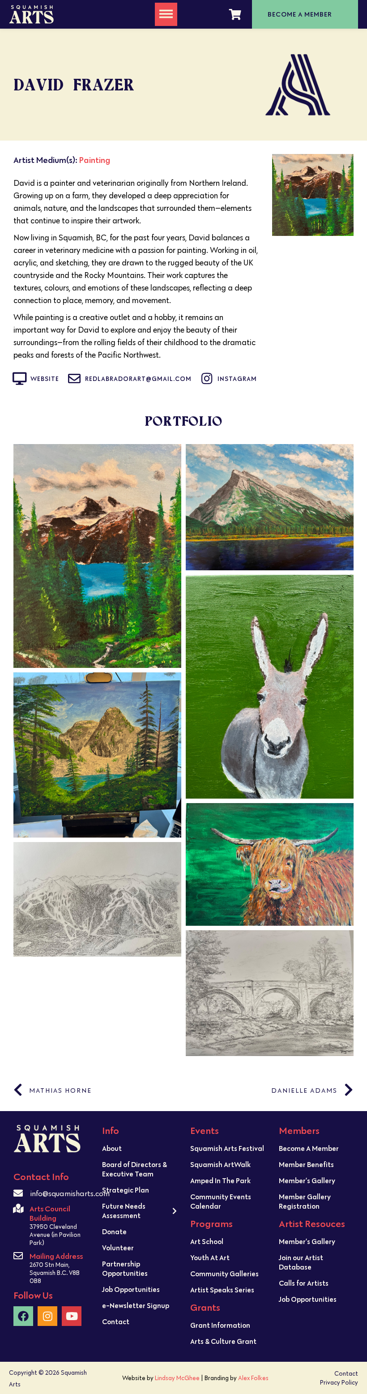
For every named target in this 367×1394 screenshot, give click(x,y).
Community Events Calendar (220, 1201)
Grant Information (220, 1325)
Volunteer (118, 1247)
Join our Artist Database (301, 1262)
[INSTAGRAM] (207, 378)
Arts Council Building (50, 1213)
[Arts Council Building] (18, 1208)
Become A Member (309, 1148)
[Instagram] (47, 1316)
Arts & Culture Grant (223, 1341)
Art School (206, 1241)
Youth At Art (210, 1257)
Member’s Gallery (307, 1180)
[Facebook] (23, 1316)
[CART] (235, 14)
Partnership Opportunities (125, 1268)
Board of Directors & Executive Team (134, 1169)
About (112, 1148)
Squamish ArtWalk (220, 1164)
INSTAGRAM (237, 379)
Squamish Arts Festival (227, 1148)
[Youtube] (71, 1316)
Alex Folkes (253, 1378)
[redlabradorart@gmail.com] (74, 378)
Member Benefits (306, 1164)
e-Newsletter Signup (135, 1305)
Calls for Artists (304, 1283)
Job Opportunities (131, 1289)
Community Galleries (224, 1273)
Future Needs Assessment (123, 1211)
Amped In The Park (220, 1180)
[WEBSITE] (19, 378)
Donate (114, 1231)
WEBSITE (44, 379)
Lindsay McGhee (177, 1378)
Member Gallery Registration (305, 1201)
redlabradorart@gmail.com (138, 379)
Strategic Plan (125, 1189)
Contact (115, 1321)
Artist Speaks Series (222, 1289)
